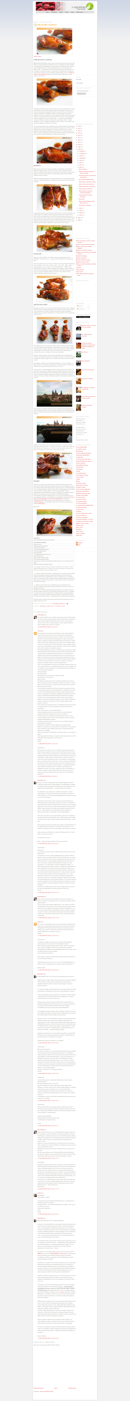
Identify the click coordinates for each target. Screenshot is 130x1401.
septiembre (82, 158)
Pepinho (78, 545)
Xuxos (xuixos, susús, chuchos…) (87, 184)
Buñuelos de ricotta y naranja (83, 260)
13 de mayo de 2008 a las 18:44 (48, 935)
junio (80, 165)
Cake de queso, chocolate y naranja (87, 182)
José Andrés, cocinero (81, 449)
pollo (52, 606)
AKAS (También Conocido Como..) (59, 1253)
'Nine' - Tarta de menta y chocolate (86, 335)
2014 (79, 135)
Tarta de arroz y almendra (85, 205)
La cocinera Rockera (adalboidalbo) (84, 505)
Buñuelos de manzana (81, 258)
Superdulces (79, 529)
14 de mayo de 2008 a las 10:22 (48, 1043)
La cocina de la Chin (81, 499)
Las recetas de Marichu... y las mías (84, 519)
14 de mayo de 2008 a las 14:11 (48, 1125)
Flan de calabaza (83, 169)
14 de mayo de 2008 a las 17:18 (48, 1189)
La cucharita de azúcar (81, 507)
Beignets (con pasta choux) (82, 262)
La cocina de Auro (80, 497)
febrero (81, 212)
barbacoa (43, 606)
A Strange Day (79, 457)
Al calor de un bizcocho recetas (83, 459)
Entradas (80, 306)
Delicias (78, 481)
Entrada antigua (72, 1388)
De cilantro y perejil (81, 483)
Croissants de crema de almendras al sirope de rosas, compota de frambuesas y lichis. (88, 345)
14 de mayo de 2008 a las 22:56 (48, 1214)
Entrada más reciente (39, 1388)
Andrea (39, 922)
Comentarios (81, 309)
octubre (81, 155)
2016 (79, 131)
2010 (79, 144)
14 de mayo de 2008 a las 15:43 (48, 1158)
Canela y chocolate (80, 463)
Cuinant (78, 479)
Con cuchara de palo (81, 473)
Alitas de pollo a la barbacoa (47, 25)
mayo (80, 167)
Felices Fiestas (84, 352)
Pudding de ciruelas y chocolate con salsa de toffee (88, 326)
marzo (81, 210)
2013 (79, 137)
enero (80, 215)
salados (57, 606)
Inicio (56, 1388)
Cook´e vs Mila (79, 477)
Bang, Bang (41, 503)
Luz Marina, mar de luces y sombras (84, 521)
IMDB (39, 1253)
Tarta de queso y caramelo (87, 378)
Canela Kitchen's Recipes (82, 465)
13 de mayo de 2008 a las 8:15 (48, 776)
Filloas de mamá (80, 269)
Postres (67, 12)
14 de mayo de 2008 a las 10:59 (48, 1073)
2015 (79, 133)
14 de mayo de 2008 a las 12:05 (48, 1100)
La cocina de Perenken (81, 503)
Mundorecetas (79, 451)
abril (80, 208)
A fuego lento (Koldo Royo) (82, 455)
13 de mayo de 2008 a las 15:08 (48, 917)
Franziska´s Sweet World (82, 495)
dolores (39, 1193)
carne (48, 606)
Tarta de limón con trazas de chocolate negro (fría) (85, 191)
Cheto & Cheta (79, 467)
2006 (79, 220)
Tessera (39, 631)
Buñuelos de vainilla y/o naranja (84, 250)
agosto (81, 160)
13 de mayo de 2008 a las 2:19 (48, 627)
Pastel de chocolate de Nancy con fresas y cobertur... (87, 172)
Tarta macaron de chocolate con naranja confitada (88, 397)
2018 (79, 126)
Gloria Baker (41, 615)
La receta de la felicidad (81, 517)
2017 (79, 128)
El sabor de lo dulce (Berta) (82, 491)
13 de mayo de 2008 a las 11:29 (48, 892)
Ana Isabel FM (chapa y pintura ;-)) (84, 461)
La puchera (78, 511)
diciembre (81, 151)
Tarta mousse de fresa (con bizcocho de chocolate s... (87, 176)
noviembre (82, 153)
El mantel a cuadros (80, 487)
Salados (61, 12)
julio (80, 162)
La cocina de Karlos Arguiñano (83, 453)
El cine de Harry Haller (81, 447)
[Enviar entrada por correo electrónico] (67, 603)
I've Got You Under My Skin (55, 498)
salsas (63, 606)
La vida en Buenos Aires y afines (84, 513)
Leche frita (78, 267)
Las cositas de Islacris (81, 515)
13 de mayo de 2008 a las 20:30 (48, 970)
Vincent (62, 1292)
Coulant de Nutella (85, 361)
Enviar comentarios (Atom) (46, 1391)
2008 (79, 149)
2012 (79, 140)
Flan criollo (81, 199)
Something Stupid (43, 498)
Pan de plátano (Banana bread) (86, 179)
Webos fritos (79, 535)
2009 (79, 147)
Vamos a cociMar (80, 533)
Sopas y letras (79, 527)
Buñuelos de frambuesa (81, 256)
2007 (79, 218)
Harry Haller (40, 780)
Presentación (54, 12)
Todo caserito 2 (79, 531)
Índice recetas (79, 12)
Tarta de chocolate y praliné (87, 369)
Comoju (78, 471)
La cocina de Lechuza (81, 501)
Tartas (72, 12)
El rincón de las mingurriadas (83, 489)
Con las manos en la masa (82, 475)
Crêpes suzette (79, 271)
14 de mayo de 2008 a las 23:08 (48, 1338)
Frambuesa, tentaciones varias (83, 493)
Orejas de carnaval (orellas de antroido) (85, 244)
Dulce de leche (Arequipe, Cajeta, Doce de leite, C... (87, 202)
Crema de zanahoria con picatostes (87, 186)
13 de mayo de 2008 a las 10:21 (48, 843)
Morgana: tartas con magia (82, 523)
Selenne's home (79, 525)
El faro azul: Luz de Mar (82, 485)
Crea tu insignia (79, 83)
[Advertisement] (54, 17)
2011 (79, 142)
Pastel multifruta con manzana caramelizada (88, 388)
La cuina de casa (80, 509)
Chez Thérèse (79, 469)
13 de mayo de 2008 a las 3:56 (48, 743)
